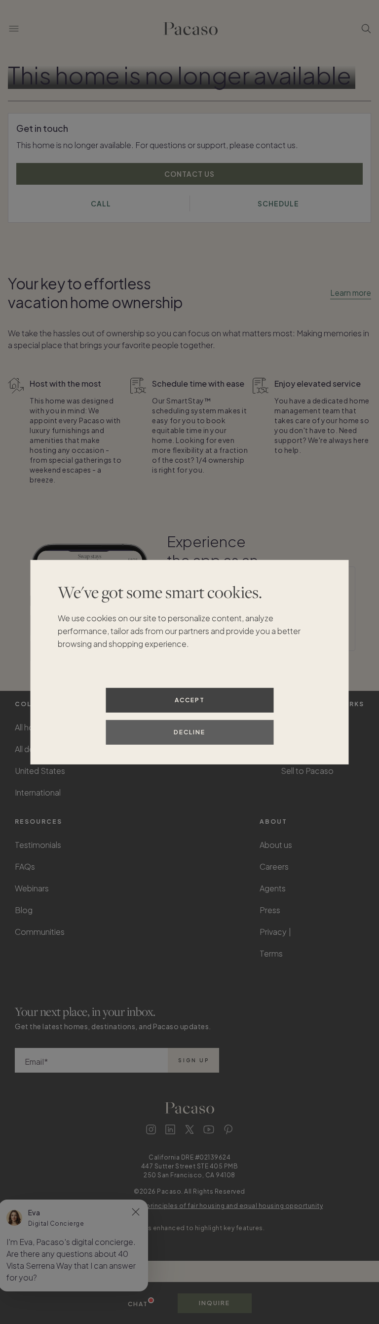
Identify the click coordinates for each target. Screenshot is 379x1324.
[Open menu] (14, 29)
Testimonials (38, 845)
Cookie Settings (325, 931)
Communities (40, 931)
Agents (273, 888)
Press (270, 910)
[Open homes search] (366, 29)
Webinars (32, 888)
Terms (271, 953)
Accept (190, 700)
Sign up (193, 1060)
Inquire (214, 1303)
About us (276, 845)
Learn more (350, 292)
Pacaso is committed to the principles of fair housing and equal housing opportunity (189, 1205)
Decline (189, 732)
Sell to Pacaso (307, 770)
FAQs (25, 866)
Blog (24, 910)
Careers (274, 866)
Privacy (273, 931)
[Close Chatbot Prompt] (135, 1211)
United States (40, 770)
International (38, 792)
